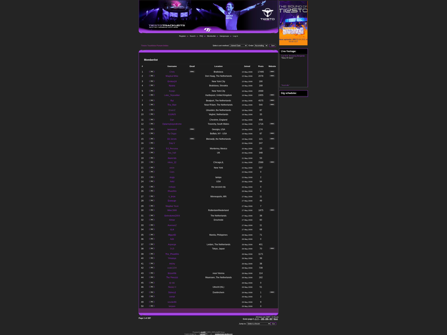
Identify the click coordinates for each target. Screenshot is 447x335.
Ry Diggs (172, 133)
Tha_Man (172, 105)
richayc (172, 187)
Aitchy (172, 263)
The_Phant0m (172, 254)
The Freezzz (172, 277)
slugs (172, 177)
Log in (235, 36)
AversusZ (172, 225)
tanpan (172, 306)
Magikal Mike (172, 76)
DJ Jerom (172, 139)
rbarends (172, 158)
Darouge (172, 201)
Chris (172, 72)
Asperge (172, 244)
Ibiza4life (172, 273)
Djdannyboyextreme (172, 124)
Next (276, 319)
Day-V (172, 143)
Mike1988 (172, 210)
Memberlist (211, 36)
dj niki (172, 283)
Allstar (172, 220)
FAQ (201, 36)
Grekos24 (172, 81)
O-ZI (172, 248)
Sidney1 (172, 292)
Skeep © (172, 287)
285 (262, 319)
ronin (172, 168)
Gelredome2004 (172, 215)
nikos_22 (172, 162)
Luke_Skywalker (172, 95)
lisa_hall (172, 153)
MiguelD (172, 235)
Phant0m (172, 191)
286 (266, 319)
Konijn (172, 91)
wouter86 (172, 302)
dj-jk (172, 229)
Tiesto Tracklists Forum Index (154, 45)
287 (271, 319)
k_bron (172, 196)
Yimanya (172, 258)
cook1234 (172, 268)
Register (182, 36)
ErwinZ (172, 110)
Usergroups (224, 36)
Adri (172, 239)
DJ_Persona (172, 148)
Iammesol (172, 129)
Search (193, 36)
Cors (172, 172)
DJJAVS (172, 114)
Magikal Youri (172, 206)
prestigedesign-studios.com (223, 334)
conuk (172, 296)
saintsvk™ (203, 334)
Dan (172, 120)
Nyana (172, 85)
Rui (172, 100)
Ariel (172, 181)
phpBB (203, 332)
